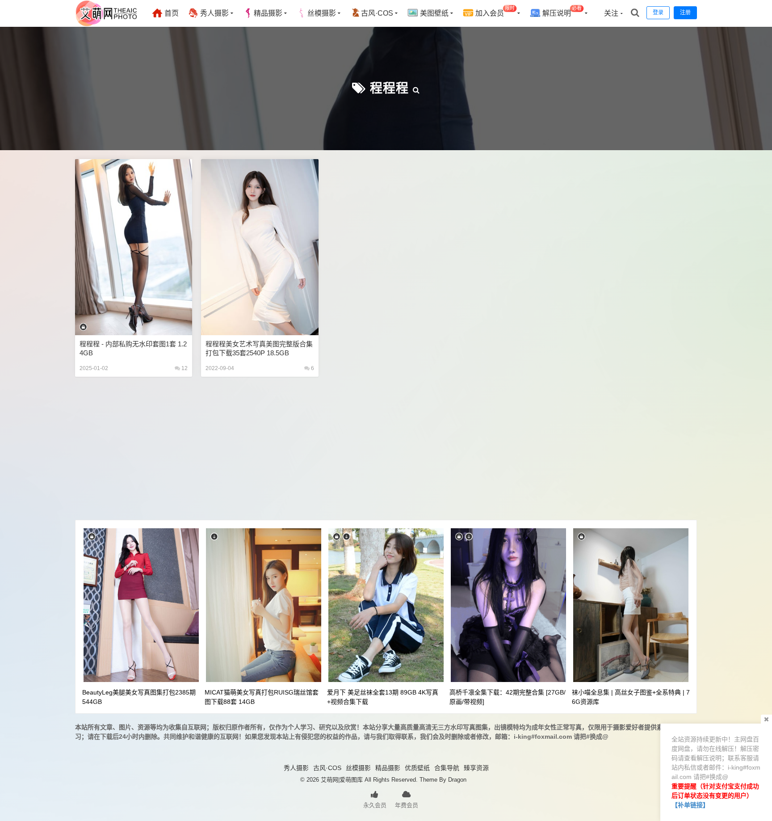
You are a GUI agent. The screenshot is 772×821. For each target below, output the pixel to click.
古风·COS (377, 13)
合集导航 (446, 767)
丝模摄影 (321, 13)
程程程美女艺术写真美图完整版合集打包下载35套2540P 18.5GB (259, 348)
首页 (171, 13)
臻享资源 (476, 767)
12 (184, 368)
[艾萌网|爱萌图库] (106, 24)
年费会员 (406, 805)
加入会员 (494, 11)
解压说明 (561, 11)
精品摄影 (268, 13)
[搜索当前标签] (416, 88)
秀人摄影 (213, 13)
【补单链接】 (690, 804)
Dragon (457, 779)
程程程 (389, 88)
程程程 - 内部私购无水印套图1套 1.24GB (133, 348)
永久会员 (374, 805)
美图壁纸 (433, 13)
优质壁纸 (417, 767)
